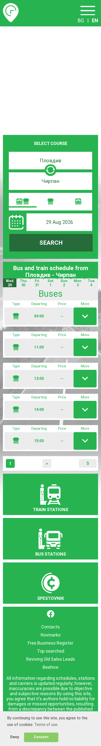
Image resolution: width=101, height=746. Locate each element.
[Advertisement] (50, 79)
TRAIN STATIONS (50, 509)
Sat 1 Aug (50, 283)
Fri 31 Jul (37, 283)
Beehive (50, 667)
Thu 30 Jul (23, 283)
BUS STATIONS (50, 554)
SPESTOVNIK (50, 598)
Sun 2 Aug (64, 283)
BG (80, 20)
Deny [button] (14, 737)
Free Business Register (50, 643)
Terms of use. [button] (46, 724)
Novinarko (51, 634)
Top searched (50, 651)
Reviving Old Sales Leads (50, 659)
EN (95, 20)
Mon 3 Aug (77, 283)
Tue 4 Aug (91, 283)
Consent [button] (41, 737)
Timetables (11, 6)
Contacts (50, 626)
